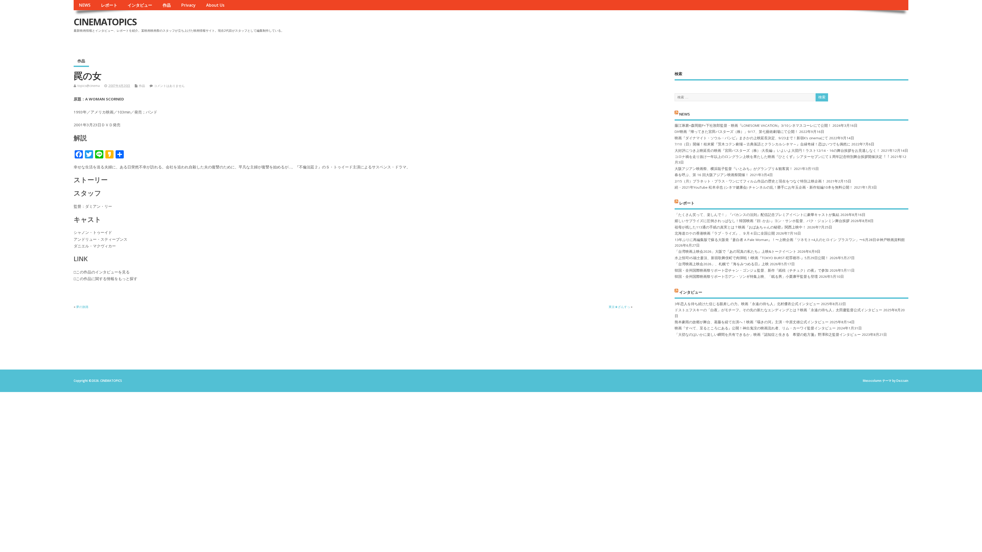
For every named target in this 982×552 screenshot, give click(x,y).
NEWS (85, 5)
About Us (215, 5)
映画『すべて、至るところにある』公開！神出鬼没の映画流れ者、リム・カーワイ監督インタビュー (755, 328)
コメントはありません (169, 86)
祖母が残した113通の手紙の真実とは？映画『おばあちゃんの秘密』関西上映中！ (740, 227)
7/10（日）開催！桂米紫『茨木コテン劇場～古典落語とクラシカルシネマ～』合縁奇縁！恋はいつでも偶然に (762, 144)
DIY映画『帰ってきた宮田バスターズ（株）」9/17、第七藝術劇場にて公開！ (736, 131)
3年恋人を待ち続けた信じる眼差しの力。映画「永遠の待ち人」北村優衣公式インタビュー (747, 304)
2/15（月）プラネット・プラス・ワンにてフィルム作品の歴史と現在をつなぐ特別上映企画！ (750, 181)
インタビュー (140, 5)
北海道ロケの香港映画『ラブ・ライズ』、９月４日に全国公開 (725, 233)
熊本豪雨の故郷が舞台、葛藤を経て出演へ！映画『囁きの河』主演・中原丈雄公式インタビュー (752, 322)
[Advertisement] (811, 26)
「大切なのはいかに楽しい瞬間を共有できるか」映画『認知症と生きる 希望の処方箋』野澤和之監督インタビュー (768, 334)
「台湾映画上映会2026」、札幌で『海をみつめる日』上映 (722, 264)
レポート (109, 5)
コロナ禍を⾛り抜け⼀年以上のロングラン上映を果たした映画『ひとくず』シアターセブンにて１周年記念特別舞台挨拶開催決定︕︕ (782, 156)
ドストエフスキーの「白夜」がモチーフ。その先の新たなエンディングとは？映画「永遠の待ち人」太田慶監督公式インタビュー (778, 310)
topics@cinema (88, 86)
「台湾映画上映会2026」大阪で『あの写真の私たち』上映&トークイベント (735, 251)
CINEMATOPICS (105, 22)
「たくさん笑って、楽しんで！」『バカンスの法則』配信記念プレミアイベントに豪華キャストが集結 (757, 214)
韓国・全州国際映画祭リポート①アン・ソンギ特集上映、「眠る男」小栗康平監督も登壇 (746, 276)
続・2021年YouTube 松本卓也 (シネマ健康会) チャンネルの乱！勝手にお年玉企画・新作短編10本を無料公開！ (764, 187)
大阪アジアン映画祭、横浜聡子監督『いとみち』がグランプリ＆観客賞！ (734, 168)
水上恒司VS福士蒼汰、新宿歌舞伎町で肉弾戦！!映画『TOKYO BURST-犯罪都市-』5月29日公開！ (752, 258)
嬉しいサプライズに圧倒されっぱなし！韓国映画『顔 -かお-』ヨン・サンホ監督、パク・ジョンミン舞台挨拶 (762, 220)
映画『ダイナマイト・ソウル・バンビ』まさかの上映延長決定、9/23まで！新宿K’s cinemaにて (751, 138)
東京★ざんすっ (619, 307)
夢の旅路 (82, 307)
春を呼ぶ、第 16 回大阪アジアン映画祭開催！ (712, 174)
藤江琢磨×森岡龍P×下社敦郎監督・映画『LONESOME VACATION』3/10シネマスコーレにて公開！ (753, 125)
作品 (167, 5)
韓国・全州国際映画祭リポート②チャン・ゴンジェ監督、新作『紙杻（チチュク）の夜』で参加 (752, 270)
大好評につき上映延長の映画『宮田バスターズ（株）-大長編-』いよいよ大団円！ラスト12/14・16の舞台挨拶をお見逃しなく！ (777, 150)
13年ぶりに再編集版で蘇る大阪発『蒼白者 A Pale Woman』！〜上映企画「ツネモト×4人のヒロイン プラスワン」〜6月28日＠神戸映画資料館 (790, 239)
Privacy (188, 5)
